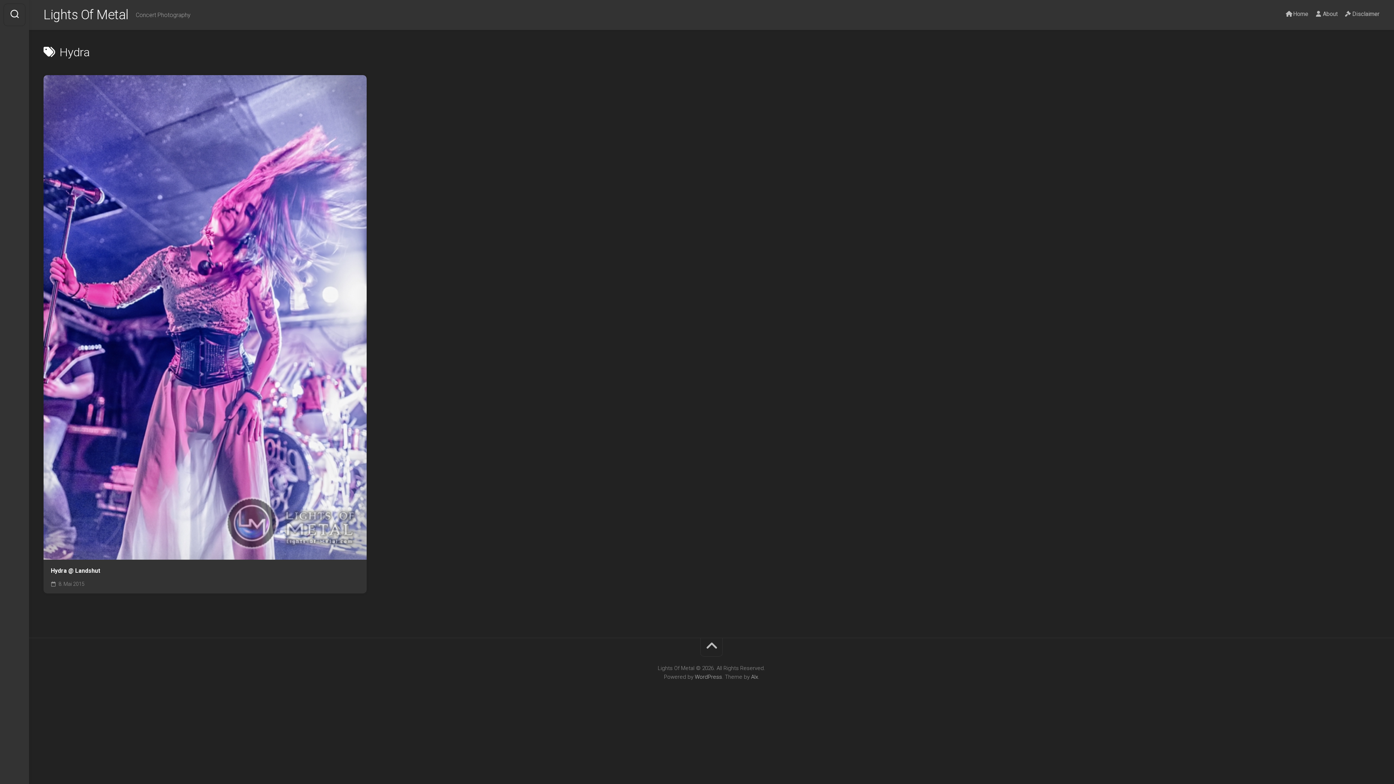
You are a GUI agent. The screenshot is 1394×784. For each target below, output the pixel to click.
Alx (754, 677)
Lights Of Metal (86, 15)
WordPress (708, 677)
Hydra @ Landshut (75, 570)
